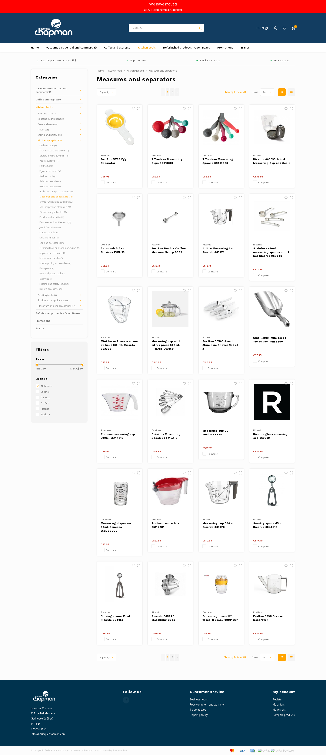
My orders (279, 704)
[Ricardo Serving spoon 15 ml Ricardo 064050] (119, 584)
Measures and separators (56, 196)
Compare (111, 182)
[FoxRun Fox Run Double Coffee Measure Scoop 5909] (170, 216)
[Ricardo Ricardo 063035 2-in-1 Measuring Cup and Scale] (272, 127)
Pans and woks (48, 124)
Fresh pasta (46, 268)
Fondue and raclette (51, 217)
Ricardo (45, 408)
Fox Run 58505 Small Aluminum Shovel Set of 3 (220, 345)
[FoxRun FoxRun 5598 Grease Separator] (272, 584)
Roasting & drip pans (51, 118)
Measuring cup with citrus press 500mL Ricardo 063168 (166, 345)
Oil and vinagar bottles (53, 212)
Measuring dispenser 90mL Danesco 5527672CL (116, 527)
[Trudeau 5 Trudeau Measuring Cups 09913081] (170, 127)
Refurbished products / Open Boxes (186, 47)
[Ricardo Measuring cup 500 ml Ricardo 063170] (221, 491)
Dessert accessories (51, 289)
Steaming (45, 278)
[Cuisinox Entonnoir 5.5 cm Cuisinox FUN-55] (119, 216)
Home (35, 47)
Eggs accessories (50, 171)
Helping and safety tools (53, 283)
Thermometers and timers (54, 150)
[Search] (200, 28)
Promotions (225, 47)
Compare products (284, 714)
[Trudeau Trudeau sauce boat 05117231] (170, 491)
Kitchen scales (48, 145)
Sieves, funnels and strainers (55, 201)
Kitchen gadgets (50, 140)
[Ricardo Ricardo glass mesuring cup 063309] (272, 402)
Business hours (199, 699)
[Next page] (177, 92)
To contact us (198, 709)
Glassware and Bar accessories (56, 305)
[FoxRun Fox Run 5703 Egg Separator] (119, 127)
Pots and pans (47, 113)
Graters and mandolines (53, 155)
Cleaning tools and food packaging (59, 248)
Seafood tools (48, 176)
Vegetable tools (49, 160)
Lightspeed (93, 750)
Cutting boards (48, 232)
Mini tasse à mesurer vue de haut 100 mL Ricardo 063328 (119, 345)
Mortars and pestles (51, 258)
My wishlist (279, 709)
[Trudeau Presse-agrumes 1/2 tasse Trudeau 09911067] (221, 584)
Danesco (45, 397)
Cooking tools (47, 295)
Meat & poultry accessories (55, 263)
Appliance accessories (52, 253)
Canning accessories (51, 242)
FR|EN (260, 27)
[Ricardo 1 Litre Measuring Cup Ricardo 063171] (221, 216)
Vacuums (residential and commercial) (71, 47)
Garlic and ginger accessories (56, 191)
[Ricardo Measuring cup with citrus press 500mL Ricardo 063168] (170, 309)
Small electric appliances (53, 300)
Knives (43, 129)
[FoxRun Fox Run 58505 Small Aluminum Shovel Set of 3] (221, 309)
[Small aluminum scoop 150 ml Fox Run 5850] (272, 309)
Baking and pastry (50, 134)
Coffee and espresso (117, 47)
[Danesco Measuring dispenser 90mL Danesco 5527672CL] (119, 491)
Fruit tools (46, 165)
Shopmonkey (119, 750)
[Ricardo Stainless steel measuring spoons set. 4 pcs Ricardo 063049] (272, 216)
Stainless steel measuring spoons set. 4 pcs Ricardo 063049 (271, 252)
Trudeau (45, 414)
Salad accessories (50, 181)
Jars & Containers (50, 227)
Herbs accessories (50, 186)
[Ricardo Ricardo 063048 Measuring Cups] (170, 584)
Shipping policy (199, 714)
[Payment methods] (232, 750)
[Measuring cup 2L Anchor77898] (221, 402)
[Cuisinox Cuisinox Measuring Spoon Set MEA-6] (170, 402)
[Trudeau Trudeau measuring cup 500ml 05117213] (119, 402)
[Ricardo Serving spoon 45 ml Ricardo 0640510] (272, 491)
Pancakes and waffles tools (55, 222)
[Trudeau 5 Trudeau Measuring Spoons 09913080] (221, 127)
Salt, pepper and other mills (55, 207)
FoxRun (45, 403)
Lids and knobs (48, 237)
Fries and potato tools (52, 273)
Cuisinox (45, 391)
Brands (245, 47)
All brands (46, 386)
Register (277, 699)
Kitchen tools (147, 47)
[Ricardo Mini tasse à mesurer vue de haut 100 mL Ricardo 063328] (119, 309)
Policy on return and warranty (207, 704)
